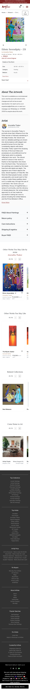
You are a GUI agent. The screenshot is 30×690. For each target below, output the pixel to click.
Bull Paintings (15, 614)
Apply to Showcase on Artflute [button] (15, 637)
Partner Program (15, 601)
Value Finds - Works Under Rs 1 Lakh (15, 554)
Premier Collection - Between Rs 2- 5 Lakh (15, 557)
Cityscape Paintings (15, 487)
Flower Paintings (15, 616)
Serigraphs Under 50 (15, 648)
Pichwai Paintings (15, 496)
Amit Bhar (15, 513)
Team (15, 595)
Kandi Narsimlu (15, 523)
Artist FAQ (15, 635)
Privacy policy (15, 580)
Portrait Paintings (15, 498)
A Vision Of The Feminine (15, 652)
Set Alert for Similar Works (15, 687)
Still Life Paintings (15, 502)
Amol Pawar (15, 515)
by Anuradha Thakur (7, 52)
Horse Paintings (15, 618)
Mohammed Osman (15, 527)
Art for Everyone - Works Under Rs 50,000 (15, 552)
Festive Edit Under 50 (15, 650)
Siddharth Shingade (15, 535)
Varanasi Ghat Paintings (15, 624)
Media (15, 597)
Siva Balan (15, 537)
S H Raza (15, 531)
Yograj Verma (15, 540)
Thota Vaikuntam (15, 538)
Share (25, 14)
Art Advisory (15, 572)
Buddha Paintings (15, 485)
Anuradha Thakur (15, 517)
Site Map (15, 603)
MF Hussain (15, 529)
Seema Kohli (15, 533)
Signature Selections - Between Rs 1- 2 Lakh (15, 555)
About (15, 593)
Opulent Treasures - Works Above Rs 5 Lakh (15, 559)
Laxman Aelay (15, 525)
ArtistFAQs (15, 582)
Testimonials (15, 599)
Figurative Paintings (15, 491)
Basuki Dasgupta (15, 519)
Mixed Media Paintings (15, 492)
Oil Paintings (15, 494)
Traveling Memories (15, 654)
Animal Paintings (15, 483)
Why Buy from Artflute (15, 571)
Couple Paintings (15, 489)
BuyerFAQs (15, 576)
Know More (5, 202)
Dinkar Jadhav (15, 521)
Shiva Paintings (15, 622)
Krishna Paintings (15, 620)
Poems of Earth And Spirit (15, 656)
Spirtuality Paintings (15, 500)
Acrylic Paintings (15, 481)
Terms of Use (15, 578)
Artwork (10, 12)
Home (3, 12)
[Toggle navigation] (27, 7)
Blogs (15, 574)
